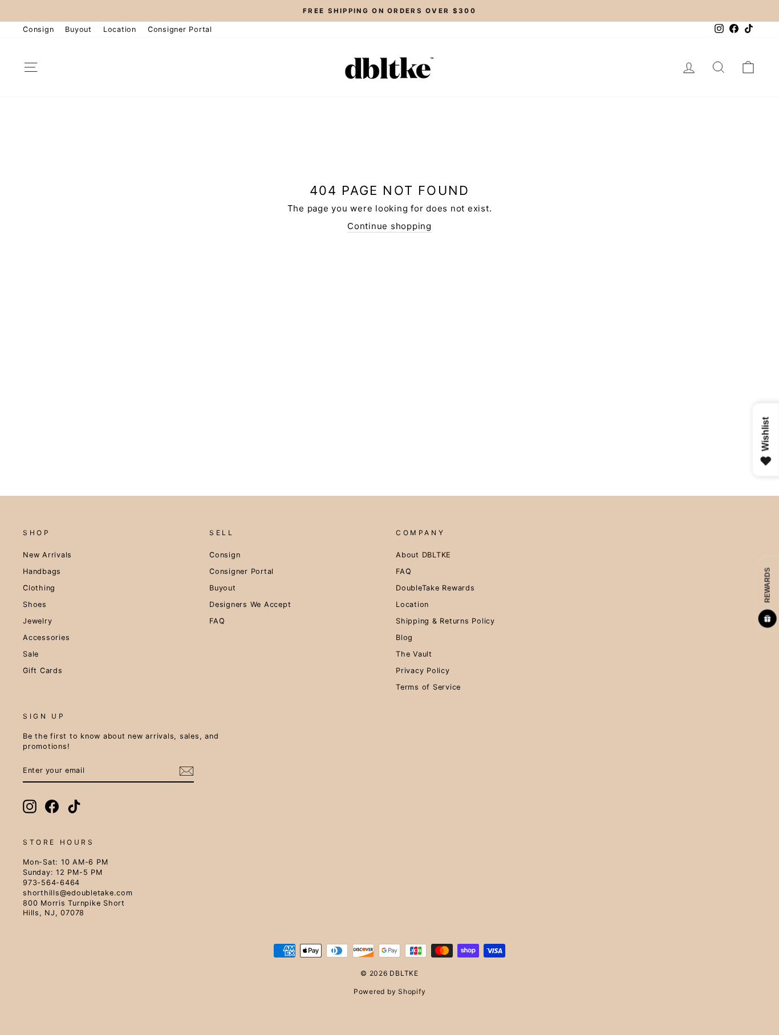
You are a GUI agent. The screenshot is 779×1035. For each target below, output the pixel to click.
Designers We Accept (250, 604)
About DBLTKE (423, 555)
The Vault (414, 654)
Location (119, 29)
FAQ (217, 621)
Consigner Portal (180, 29)
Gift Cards (43, 670)
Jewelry (37, 621)
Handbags (42, 571)
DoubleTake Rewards (435, 588)
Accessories (46, 637)
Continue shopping (389, 226)
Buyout (78, 29)
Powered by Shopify (390, 991)
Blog (404, 637)
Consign (38, 29)
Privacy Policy (423, 670)
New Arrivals (47, 555)
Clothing (39, 588)
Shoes (35, 604)
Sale (31, 654)
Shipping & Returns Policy (445, 621)
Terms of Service (428, 687)
